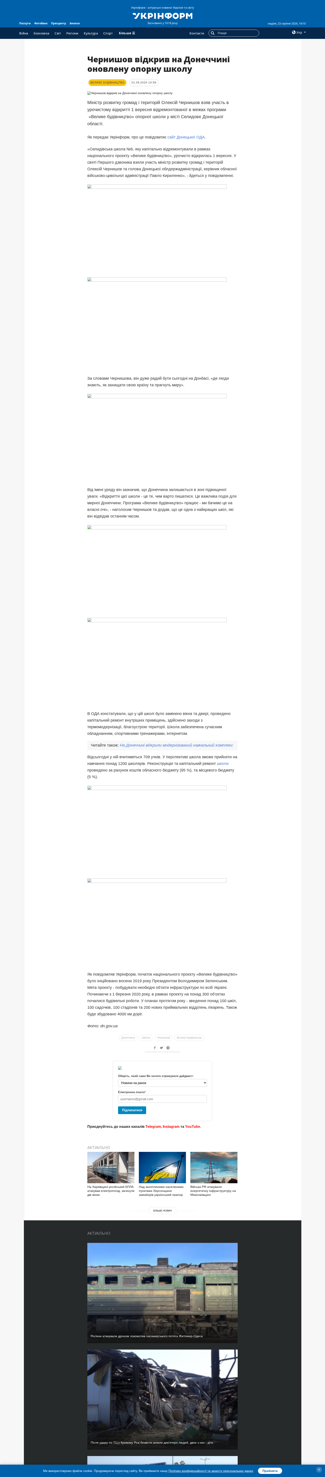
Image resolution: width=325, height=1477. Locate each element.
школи (223, 763)
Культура (91, 33)
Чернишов (163, 1037)
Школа (146, 1037)
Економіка (42, 33)
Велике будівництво (189, 1037)
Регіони (72, 33)
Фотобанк (41, 23)
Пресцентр (58, 23)
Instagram (171, 1126)
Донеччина (128, 1037)
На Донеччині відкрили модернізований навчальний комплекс (176, 745)
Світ (58, 33)
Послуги (25, 23)
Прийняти (270, 1471)
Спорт (108, 33)
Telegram (153, 1126)
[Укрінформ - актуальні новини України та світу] (162, 15)
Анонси (75, 23)
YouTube (192, 1126)
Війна (23, 33)
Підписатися (132, 1110)
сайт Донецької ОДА (186, 137)
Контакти (196, 33)
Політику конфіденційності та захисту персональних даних (210, 1471)
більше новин (162, 1210)
